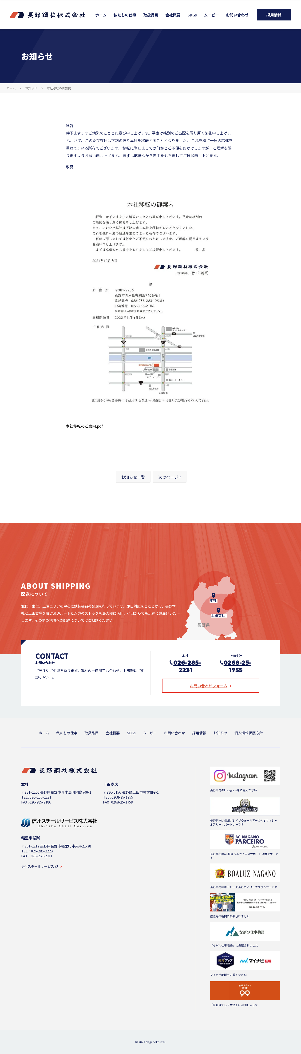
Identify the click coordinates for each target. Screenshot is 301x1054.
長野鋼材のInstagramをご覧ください (233, 790)
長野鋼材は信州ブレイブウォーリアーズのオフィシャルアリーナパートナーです (243, 822)
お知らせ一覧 (133, 477)
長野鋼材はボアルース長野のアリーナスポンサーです (243, 887)
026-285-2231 (187, 666)
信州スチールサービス (37, 866)
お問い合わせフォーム (208, 685)
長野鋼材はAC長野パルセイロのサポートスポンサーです (244, 856)
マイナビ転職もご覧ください (228, 975)
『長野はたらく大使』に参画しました (234, 1005)
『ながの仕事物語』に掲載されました (234, 945)
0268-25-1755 (237, 666)
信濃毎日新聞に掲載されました (230, 916)
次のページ (168, 477)
